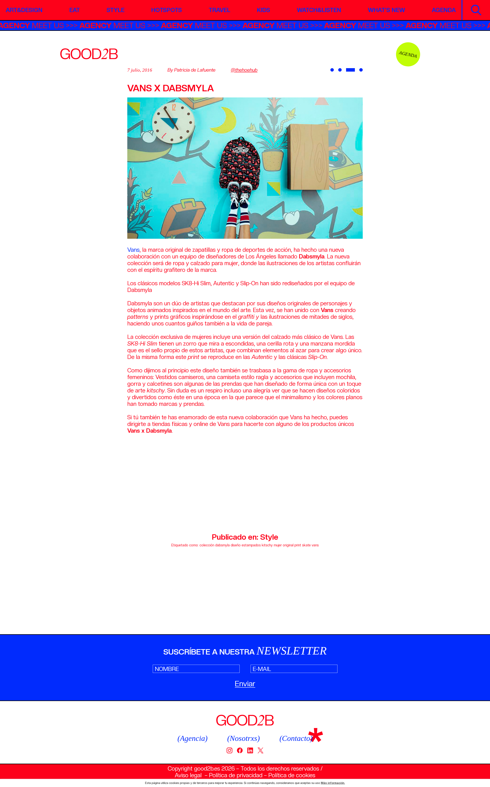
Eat (74, 10)
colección (206, 545)
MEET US (54, 25)
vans (315, 545)
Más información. (333, 783)
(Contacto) (296, 738)
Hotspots (166, 10)
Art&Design (24, 10)
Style (115, 10)
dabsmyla (222, 545)
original (288, 545)
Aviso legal (188, 775)
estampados (251, 545)
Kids (263, 10)
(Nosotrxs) (243, 738)
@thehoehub (244, 70)
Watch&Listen (319, 10)
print (297, 545)
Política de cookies (291, 775)
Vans (133, 249)
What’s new (386, 10)
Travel (219, 10)
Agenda (444, 10)
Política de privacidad (235, 775)
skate (306, 545)
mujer (278, 545)
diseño (236, 545)
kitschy (267, 545)
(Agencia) (192, 738)
